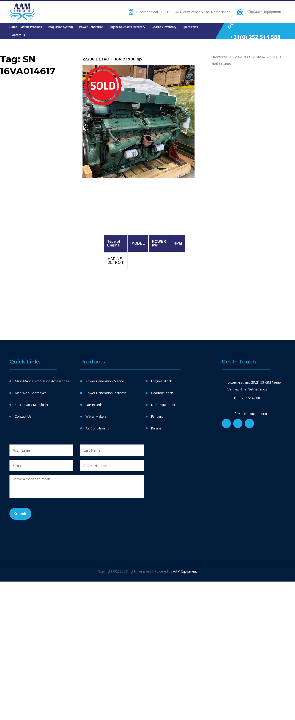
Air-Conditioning (97, 428)
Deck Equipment (163, 404)
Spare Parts (190, 27)
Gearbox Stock (162, 393)
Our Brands (94, 404)
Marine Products (31, 27)
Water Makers (96, 416)
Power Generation (91, 27)
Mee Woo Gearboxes (31, 393)
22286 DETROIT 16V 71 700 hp (112, 59)
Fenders (157, 416)
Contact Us (18, 35)
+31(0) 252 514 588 (255, 37)
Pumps (156, 428)
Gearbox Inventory (164, 27)
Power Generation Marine (105, 381)
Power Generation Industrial (106, 393)
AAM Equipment (185, 571)
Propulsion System (60, 27)
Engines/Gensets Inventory (127, 27)
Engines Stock (161, 381)
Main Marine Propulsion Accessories (42, 381)
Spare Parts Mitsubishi (31, 404)
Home (13, 27)
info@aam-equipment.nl (265, 11)
